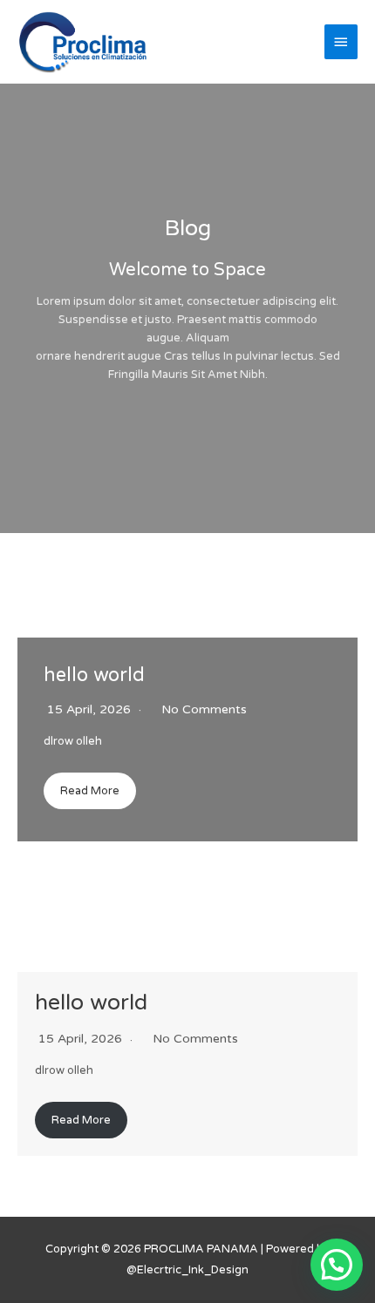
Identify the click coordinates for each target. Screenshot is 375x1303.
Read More (89, 791)
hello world (94, 675)
